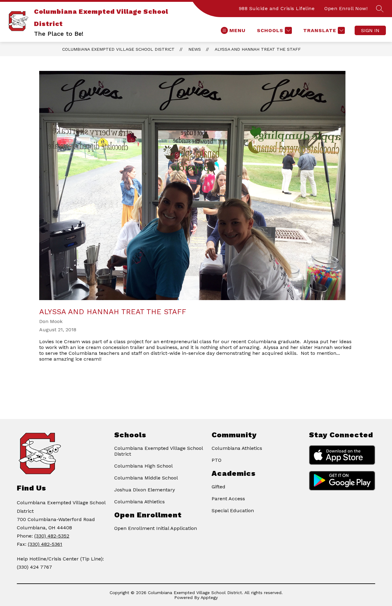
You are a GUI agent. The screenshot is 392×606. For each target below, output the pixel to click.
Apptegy (209, 597)
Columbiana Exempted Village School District (118, 49)
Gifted (218, 487)
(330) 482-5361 (45, 544)
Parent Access (228, 498)
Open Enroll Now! (346, 8)
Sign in (370, 30)
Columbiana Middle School (146, 478)
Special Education (233, 510)
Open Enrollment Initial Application (155, 528)
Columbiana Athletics (139, 502)
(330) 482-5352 (51, 536)
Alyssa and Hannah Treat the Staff (258, 49)
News (194, 49)
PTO (216, 460)
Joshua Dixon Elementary (144, 490)
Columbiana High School (143, 466)
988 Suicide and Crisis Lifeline (277, 8)
